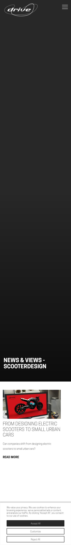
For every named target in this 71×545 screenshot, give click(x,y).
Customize (35, 531)
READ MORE (11, 457)
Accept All (35, 523)
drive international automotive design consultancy (21, 10)
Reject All (35, 539)
